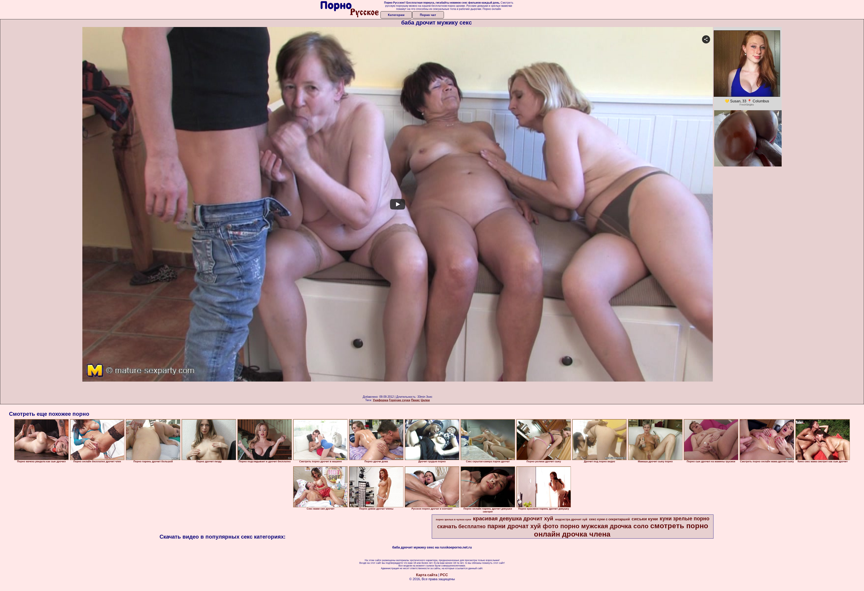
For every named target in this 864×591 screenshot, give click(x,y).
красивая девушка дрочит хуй (513, 518)
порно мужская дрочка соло (604, 526)
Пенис (415, 400)
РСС (444, 575)
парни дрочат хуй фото (522, 526)
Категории (396, 15)
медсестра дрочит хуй (571, 519)
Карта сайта (426, 575)
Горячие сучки (399, 400)
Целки (425, 400)
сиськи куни (645, 519)
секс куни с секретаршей (609, 519)
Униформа (380, 400)
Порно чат (428, 15)
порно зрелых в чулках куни (453, 519)
